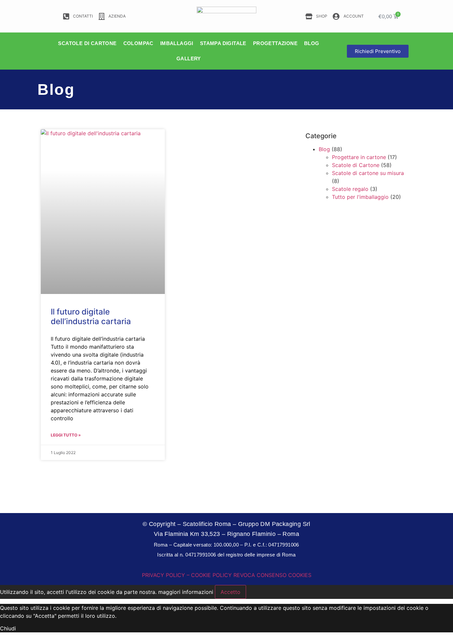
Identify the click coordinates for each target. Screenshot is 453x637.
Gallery (188, 58)
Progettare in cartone (359, 157)
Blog (311, 43)
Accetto (230, 592)
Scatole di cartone (87, 43)
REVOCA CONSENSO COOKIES (272, 575)
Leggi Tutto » (66, 435)
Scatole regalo (350, 189)
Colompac (138, 43)
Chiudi (8, 628)
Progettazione (275, 43)
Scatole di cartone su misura (368, 173)
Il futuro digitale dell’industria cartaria (91, 316)
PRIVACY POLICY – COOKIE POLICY (187, 575)
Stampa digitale (223, 43)
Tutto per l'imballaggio (360, 197)
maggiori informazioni (185, 592)
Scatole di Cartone (355, 165)
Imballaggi (176, 43)
